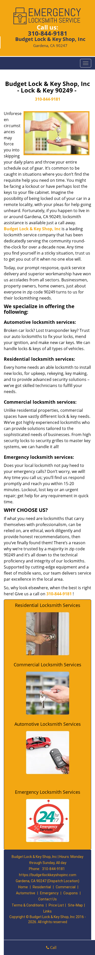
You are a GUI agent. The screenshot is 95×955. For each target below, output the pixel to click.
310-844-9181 (47, 33)
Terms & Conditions (28, 905)
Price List (56, 905)
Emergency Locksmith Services (47, 792)
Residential (42, 887)
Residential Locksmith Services (47, 605)
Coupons (70, 893)
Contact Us (47, 899)
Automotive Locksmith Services (47, 724)
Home (23, 887)
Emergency (49, 893)
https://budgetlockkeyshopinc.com (47, 875)
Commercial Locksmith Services (47, 665)
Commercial (65, 887)
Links (47, 911)
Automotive (25, 893)
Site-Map (75, 905)
